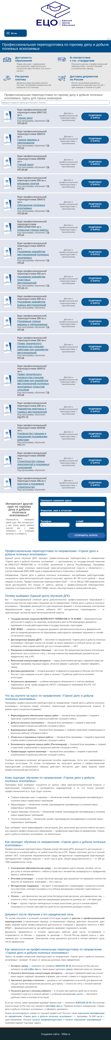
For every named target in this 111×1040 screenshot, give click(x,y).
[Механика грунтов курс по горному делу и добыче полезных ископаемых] (7, 188)
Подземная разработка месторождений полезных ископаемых (33, 254)
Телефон (46, 521)
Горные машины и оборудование (28, 141)
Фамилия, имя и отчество (56, 510)
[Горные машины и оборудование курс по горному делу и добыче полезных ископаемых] (7, 145)
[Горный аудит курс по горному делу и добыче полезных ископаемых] (7, 168)
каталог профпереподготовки (47, 1019)
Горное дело (25, 118)
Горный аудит (25, 164)
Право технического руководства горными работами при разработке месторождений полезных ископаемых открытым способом (33, 381)
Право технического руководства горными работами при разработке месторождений (32, 347)
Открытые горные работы (32, 230)
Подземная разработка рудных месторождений (31, 303)
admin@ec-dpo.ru (32, 969)
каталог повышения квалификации (83, 1019)
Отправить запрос (86, 535)
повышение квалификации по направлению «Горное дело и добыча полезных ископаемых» (54, 1014)
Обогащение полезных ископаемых (31, 206)
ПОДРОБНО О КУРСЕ (95, 116)
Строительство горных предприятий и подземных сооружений (33, 464)
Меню (14, 33)
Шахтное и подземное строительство (30, 485)
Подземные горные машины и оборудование (32, 322)
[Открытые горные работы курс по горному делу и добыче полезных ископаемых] (7, 233)
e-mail (79, 521)
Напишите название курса (56, 500)
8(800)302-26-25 (63, 965)
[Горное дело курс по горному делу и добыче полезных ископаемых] (7, 121)
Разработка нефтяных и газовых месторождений (32, 410)
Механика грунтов (28, 183)
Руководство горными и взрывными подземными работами (32, 436)
